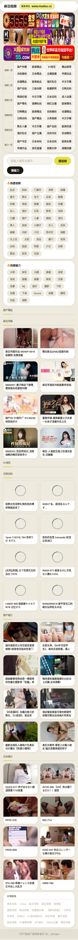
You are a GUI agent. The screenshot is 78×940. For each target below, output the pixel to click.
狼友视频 (12, 922)
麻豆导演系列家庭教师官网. (57, 385)
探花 (24, 272)
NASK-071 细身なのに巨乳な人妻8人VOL (56, 572)
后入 (12, 211)
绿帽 (24, 279)
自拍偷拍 (22, 73)
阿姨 (12, 204)
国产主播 (37, 133)
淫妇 (60, 218)
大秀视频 (52, 118)
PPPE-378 (11, 820)
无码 (62, 225)
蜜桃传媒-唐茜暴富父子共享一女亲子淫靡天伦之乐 (57, 419)
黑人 (12, 225)
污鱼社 (67, 910)
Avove (37, 293)
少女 (48, 246)
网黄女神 (52, 148)
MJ (23, 286)
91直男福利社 (35, 916)
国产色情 (22, 67)
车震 (60, 204)
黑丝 (12, 253)
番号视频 (62, 916)
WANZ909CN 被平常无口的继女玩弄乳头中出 (57, 605)
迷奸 (34, 286)
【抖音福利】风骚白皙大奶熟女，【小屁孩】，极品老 (19, 713)
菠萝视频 (12, 910)
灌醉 (46, 286)
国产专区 (22, 141)
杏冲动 (10, 916)
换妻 (36, 204)
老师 (62, 239)
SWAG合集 (52, 922)
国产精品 (37, 118)
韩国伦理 (22, 96)
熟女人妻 (22, 126)
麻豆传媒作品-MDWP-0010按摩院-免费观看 (20, 353)
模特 (62, 293)
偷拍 (48, 204)
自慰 (60, 246)
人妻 (36, 218)
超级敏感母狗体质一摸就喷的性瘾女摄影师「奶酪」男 (19, 680)
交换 (60, 279)
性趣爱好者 (38, 910)
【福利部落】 (54, 910)
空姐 (36, 253)
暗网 (48, 218)
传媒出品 (66, 73)
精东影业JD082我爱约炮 (55, 351)
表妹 (24, 204)
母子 (36, 197)
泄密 (50, 190)
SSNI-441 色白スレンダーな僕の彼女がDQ (56, 851)
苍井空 (49, 232)
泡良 (12, 279)
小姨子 (37, 225)
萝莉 (48, 211)
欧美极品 (37, 81)
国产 (24, 218)
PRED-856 (11, 850)
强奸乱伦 (52, 81)
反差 (48, 197)
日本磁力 (8, 756)
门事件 (37, 190)
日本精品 (37, 73)
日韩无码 (66, 88)
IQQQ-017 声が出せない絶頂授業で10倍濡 (20, 788)
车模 (12, 293)
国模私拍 (37, 103)
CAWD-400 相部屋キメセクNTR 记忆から (20, 605)
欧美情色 (66, 103)
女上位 (13, 239)
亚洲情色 (66, 133)
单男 (48, 279)
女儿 (50, 225)
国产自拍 (22, 88)
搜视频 (62, 161)
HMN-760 (47, 883)
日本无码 (52, 96)
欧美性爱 (66, 126)
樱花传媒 (65, 922)
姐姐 (24, 246)
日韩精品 (22, 111)
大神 (12, 272)
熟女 (24, 197)
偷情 (60, 197)
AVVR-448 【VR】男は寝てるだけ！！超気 (57, 788)
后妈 (12, 246)
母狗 (60, 211)
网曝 (62, 190)
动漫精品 (22, 81)
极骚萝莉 (52, 88)
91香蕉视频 (25, 922)
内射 (24, 232)
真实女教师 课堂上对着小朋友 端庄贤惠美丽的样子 (57, 746)
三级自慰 (37, 88)
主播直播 (52, 73)
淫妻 (12, 286)
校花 (24, 253)
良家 (60, 272)
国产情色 (22, 103)
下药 (58, 286)
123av (22, 904)
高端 (48, 272)
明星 (36, 246)
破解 (12, 232)
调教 (62, 232)
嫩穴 (50, 239)
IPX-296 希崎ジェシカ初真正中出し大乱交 (19, 884)
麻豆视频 (34, 904)
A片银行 (39, 922)
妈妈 (24, 190)
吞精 (50, 293)
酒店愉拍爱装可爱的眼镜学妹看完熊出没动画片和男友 (56, 713)
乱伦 (12, 190)
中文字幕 (66, 81)
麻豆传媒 (8, 321)
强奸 (24, 211)
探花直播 (37, 148)
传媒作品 (22, 148)
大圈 (36, 272)
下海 (24, 293)
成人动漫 (66, 96)
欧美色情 (66, 141)
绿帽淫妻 (66, 148)
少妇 (36, 232)
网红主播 (52, 103)
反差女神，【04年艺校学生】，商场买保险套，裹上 (56, 647)
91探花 (52, 67)
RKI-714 (47, 820)
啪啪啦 (57, 904)
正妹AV (21, 916)
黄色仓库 (12, 904)
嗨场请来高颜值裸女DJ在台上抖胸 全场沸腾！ (56, 680)
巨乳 (36, 211)
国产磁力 (8, 615)
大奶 (26, 239)
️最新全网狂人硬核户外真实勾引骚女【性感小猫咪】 (19, 746)
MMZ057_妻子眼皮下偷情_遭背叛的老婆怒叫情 (19, 386)
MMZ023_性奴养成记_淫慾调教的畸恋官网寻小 (19, 453)
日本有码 (37, 141)
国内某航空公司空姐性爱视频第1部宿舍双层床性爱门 (19, 647)
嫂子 (12, 197)
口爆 (12, 218)
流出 (38, 239)
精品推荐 (66, 67)
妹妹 (24, 225)
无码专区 (52, 133)
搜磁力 (15, 170)
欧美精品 (37, 67)
